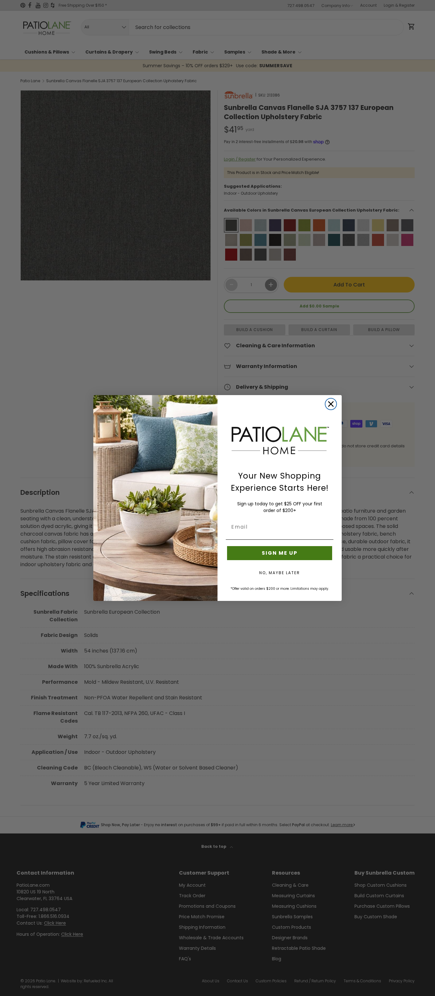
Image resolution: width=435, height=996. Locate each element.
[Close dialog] (331, 404)
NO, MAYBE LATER (279, 572)
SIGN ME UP (279, 553)
